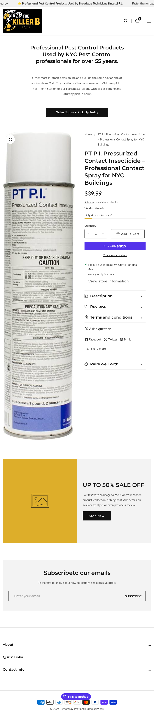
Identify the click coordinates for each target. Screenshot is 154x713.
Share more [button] (98, 348)
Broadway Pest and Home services (82, 708)
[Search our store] (127, 21)
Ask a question (100, 329)
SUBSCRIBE (133, 596)
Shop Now (96, 515)
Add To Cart (130, 233)
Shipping (89, 202)
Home (88, 134)
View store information (108, 281)
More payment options (115, 255)
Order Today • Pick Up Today (77, 112)
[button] (115, 364)
